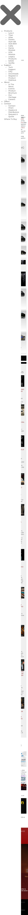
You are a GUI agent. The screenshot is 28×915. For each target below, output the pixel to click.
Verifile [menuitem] (11, 63)
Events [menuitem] (11, 89)
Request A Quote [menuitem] (13, 115)
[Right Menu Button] (10, 29)
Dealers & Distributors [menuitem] (13, 111)
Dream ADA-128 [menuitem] (12, 40)
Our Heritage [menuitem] (12, 96)
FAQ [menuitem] (10, 71)
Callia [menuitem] (10, 46)
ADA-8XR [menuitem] (12, 44)
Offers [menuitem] (6, 101)
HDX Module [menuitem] (11, 53)
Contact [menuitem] (7, 104)
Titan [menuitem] (10, 35)
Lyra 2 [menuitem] (11, 33)
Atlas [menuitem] (10, 37)
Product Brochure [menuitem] (12, 92)
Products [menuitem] (8, 31)
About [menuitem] (6, 82)
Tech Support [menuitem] (12, 68)
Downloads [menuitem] (13, 74)
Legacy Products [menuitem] (12, 57)
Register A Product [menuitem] (13, 77)
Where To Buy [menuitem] (10, 119)
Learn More (21, 127)
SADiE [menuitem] (11, 61)
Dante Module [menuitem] (11, 49)
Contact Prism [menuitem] (11, 107)
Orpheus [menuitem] (12, 80)
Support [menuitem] (7, 65)
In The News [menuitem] (11, 85)
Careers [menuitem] (11, 99)
